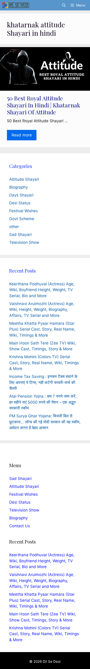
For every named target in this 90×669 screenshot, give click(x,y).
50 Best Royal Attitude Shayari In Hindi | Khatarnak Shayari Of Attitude (43, 105)
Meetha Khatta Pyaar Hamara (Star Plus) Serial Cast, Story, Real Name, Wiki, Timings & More (42, 329)
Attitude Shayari (24, 179)
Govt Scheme (21, 218)
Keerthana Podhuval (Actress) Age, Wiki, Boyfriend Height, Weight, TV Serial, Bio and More (42, 290)
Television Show (24, 242)
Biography (18, 187)
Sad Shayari (20, 234)
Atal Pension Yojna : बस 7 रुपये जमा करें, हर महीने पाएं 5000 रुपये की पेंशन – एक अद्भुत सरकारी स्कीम (42, 402)
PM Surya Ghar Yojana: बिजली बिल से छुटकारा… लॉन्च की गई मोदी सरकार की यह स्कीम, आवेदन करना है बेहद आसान (45, 422)
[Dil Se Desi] (15, 5)
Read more (22, 135)
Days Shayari (21, 195)
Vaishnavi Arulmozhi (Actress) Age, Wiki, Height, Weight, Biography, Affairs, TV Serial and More (41, 309)
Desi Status (19, 203)
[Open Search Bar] (63, 5)
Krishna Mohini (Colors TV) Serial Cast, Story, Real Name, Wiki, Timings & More (44, 362)
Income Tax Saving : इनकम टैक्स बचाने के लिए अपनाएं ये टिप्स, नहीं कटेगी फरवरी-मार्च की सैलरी (43, 382)
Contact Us (19, 526)
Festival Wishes (23, 211)
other (14, 226)
